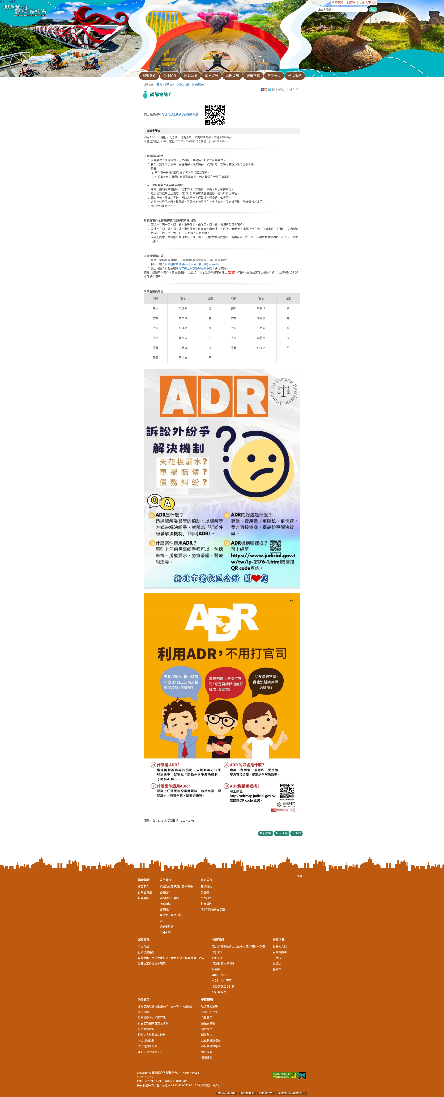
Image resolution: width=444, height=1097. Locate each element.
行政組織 (165, 903)
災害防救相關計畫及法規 (153, 1023)
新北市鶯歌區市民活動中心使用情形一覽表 (238, 946)
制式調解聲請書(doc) (177, 264)
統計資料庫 (219, 992)
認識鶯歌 (144, 880)
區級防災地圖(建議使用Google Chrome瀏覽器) (165, 1006)
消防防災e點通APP (149, 1052)
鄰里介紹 (143, 946)
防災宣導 (143, 1012)
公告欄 (205, 892)
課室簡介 (165, 909)
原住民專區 (208, 1023)
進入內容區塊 (8, 1)
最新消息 (206, 886)
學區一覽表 (219, 975)
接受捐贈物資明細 (223, 963)
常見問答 (206, 1052)
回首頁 (351, 2)
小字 (289, 89)
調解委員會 (183, 84)
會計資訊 (217, 952)
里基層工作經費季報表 (152, 963)
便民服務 (207, 999)
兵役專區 (206, 1017)
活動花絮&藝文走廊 (213, 909)
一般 (292, 89)
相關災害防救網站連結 (152, 1034)
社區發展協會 (146, 952)
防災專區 (144, 999)
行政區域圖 (145, 892)
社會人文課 (280, 946)
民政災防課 (280, 952)
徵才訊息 (206, 898)
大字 (296, 89)
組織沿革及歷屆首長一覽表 (176, 886)
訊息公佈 (206, 880)
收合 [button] (301, 875)
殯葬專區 (206, 1029)
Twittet (269, 89)
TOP (298, 833)
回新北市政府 (368, 2)
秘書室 (277, 969)
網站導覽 (337, 2)
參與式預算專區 (211, 1046)
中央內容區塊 (300, 89)
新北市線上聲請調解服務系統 (180, 114)
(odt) (193, 264)
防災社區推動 (146, 1040)
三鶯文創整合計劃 (223, 986)
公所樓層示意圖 (169, 898)
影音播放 (206, 903)
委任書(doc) (206, 264)
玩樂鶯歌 (143, 898)
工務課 (277, 958)
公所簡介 (169, 84)
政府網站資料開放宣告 (291, 1093)
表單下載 (279, 940)
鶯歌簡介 (143, 886)
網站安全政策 (226, 1093)
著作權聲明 (247, 1093)
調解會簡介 (198, 84)
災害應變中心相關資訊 (152, 1017)
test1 (162, 920)
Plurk (265, 89)
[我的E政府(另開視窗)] (302, 1075)
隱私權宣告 (266, 1093)
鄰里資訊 (144, 940)
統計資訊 (217, 958)
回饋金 (216, 969)
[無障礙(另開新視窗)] (284, 1074)
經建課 (277, 963)
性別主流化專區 (222, 980)
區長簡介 (165, 892)
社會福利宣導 (209, 1006)
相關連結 (206, 1057)
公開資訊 (218, 940)
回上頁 (283, 833)
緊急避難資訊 (146, 1029)
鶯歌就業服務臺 (211, 1040)
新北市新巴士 (209, 1012)
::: (330, 2)
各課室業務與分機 (171, 915)
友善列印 (273, 89)
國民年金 (206, 1034)
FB (262, 89)
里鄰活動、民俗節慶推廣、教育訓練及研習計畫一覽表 (171, 958)
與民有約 (165, 932)
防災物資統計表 (147, 1046)
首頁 (159, 84)
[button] (222, 968)
